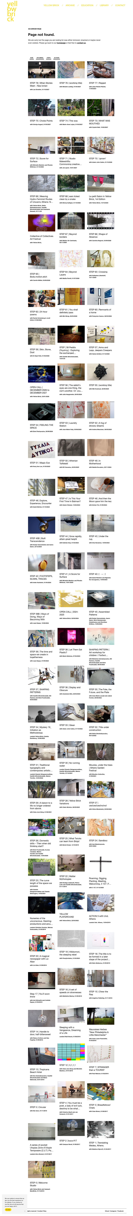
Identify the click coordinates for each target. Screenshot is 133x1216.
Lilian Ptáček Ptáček (98, 86)
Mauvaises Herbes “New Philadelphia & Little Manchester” (99, 1032)
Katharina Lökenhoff (98, 275)
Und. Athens (98, 922)
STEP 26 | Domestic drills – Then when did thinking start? (40, 843)
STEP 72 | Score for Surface (39, 159)
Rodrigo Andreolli (68, 882)
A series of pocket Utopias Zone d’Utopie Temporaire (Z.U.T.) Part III (41, 1149)
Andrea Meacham (98, 429)
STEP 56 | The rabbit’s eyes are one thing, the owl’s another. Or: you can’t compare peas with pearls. (70, 390)
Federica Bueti (67, 1112)
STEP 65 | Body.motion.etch (38, 274)
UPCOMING (40, 58)
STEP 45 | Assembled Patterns (99, 612)
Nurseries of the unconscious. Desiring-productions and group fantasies (41, 922)
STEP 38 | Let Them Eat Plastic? (70, 650)
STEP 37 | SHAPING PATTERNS (39, 690)
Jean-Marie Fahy (68, 429)
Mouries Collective (98, 774)
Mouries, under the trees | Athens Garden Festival (100, 767)
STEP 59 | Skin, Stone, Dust (40, 350)
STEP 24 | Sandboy (98, 840)
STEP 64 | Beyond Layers (68, 272)
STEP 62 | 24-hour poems (38, 312)
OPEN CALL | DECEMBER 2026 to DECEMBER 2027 (39, 389)
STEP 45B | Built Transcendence (37, 539)
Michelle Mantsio (38, 164)
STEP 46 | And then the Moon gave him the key (100, 499)
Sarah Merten (37, 506)
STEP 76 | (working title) (70, 83)
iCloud (107, 1211)
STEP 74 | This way (68, 120)
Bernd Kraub (67, 844)
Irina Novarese (97, 542)
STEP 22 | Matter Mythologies (67, 877)
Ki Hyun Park (37, 355)
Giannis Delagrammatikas (43, 774)
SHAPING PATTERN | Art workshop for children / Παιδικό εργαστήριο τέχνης (99, 653)
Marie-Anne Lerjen (69, 124)
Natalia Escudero (97, 467)
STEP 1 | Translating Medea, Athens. (98, 1143)
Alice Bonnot (39, 1154)
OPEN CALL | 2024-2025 (68, 612)
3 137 (94, 887)
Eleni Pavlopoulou (39, 431)
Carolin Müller (37, 280)
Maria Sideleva (67, 656)
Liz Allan (36, 965)
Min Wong (66, 316)
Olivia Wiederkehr (98, 809)
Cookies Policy (41, 1211)
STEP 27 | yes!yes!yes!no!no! (98, 803)
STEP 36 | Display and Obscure (69, 688)
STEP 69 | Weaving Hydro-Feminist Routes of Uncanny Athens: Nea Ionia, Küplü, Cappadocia (41, 201)
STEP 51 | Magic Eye (40, 462)
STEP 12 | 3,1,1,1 (67, 1065)
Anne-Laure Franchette (99, 1038)
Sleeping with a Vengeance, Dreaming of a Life (70, 1030)
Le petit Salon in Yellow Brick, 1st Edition (100, 197)
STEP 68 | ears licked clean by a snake (69, 197)
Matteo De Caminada (69, 240)
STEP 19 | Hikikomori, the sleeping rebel (69, 952)
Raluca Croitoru (38, 1037)
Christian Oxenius (41, 927)
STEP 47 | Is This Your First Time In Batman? (70, 499)
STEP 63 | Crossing (98, 271)
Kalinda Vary (67, 542)
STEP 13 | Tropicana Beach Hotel (39, 1070)
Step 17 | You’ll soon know (40, 994)
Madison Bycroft (97, 1149)
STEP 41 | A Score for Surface (69, 575)
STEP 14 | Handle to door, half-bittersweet (40, 1032)
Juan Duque (37, 623)
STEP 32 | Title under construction (99, 728)
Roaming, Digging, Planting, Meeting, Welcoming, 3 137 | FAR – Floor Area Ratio (100, 882)
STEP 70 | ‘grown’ (97, 158)
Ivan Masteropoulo (98, 844)
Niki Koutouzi (96, 388)
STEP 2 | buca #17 (68, 1140)
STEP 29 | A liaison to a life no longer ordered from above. (41, 805)
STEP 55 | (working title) (100, 385)
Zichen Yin (95, 504)
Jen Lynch (66, 167)
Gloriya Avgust (38, 124)
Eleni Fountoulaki (44, 697)
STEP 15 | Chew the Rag (98, 992)
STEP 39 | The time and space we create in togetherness (41, 654)
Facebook (120, 1211)
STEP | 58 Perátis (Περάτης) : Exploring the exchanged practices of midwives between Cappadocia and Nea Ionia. (69, 354)
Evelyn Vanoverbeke (39, 544)
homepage (61, 42)
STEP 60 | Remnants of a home (100, 310)
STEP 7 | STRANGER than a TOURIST (99, 1068)
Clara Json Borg (38, 812)
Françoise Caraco (98, 316)
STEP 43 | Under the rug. (98, 537)
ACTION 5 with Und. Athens (98, 917)
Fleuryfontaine (67, 958)
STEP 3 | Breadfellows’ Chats (100, 1105)
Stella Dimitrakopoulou (38, 206)
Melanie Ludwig (68, 86)
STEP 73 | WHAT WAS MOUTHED (99, 121)
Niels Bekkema (97, 963)
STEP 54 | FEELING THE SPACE (41, 426)
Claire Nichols (67, 807)
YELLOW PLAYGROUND (66, 915)
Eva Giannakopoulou (40, 1075)
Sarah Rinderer (97, 577)
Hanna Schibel (97, 353)
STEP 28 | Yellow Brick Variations (70, 801)
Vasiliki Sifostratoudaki (38, 208)
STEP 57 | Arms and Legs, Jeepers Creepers (100, 348)
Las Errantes (37, 89)
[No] (25, 1211)
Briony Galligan (68, 202)
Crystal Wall (96, 127)
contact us (81, 42)
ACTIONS (56, 58)
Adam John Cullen (69, 728)
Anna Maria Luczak (98, 695)
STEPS (49, 58)
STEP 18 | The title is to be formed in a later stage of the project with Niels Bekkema (100, 957)
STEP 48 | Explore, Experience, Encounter (41, 501)
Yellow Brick (37, 205)
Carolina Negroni (97, 240)
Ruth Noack (68, 1036)
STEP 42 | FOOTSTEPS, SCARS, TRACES (41, 577)
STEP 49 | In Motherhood (95, 461)
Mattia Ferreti (67, 278)
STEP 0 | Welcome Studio (39, 1183)
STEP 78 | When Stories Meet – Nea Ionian (41, 84)
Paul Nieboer (96, 1073)
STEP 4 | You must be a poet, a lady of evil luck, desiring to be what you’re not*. (70, 1106)
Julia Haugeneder (68, 394)
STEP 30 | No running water (69, 763)
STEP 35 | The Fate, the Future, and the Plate (100, 690)
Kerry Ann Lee (37, 466)
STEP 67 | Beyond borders (68, 235)
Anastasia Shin (67, 693)
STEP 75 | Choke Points (41, 120)
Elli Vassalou (67, 467)
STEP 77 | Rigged (97, 83)
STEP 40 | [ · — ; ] (97, 574)
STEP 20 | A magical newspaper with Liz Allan (39, 958)
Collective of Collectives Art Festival (41, 237)
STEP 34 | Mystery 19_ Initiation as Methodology (40, 729)
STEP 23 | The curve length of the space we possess (41, 883)
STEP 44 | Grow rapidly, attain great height (70, 537)
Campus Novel (67, 1144)
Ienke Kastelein (38, 582)
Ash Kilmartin (37, 1000)
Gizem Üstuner (67, 504)
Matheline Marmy (68, 996)
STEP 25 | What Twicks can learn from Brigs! (70, 839)
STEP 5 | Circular (38, 1107)
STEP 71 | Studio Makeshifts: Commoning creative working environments (70, 162)
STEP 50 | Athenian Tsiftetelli (68, 461)
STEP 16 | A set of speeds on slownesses (70, 990)
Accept (8, 1209)
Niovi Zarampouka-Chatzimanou (97, 621)
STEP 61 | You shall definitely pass (68, 310)
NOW (31, 58)
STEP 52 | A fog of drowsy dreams (98, 423)
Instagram (113, 1211)
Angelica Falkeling (98, 997)
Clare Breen (96, 1111)
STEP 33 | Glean (67, 725)
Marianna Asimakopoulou (100, 658)
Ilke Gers (36, 1110)
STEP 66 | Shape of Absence (98, 235)
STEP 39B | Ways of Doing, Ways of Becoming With (39, 616)
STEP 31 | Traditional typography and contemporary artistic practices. (40, 769)
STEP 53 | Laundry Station (68, 423)
